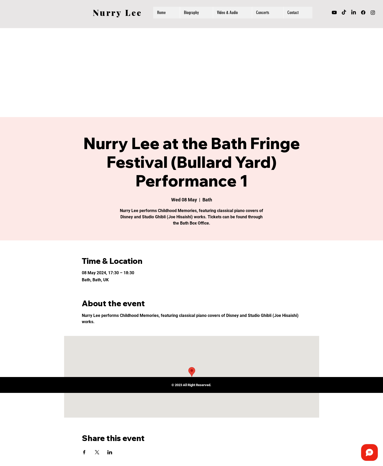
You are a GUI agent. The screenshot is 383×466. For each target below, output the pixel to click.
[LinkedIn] (353, 12)
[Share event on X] (97, 452)
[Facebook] (363, 12)
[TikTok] (344, 12)
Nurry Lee (117, 12)
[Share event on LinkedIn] (109, 452)
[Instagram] (373, 12)
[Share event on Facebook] (84, 452)
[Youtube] (334, 12)
